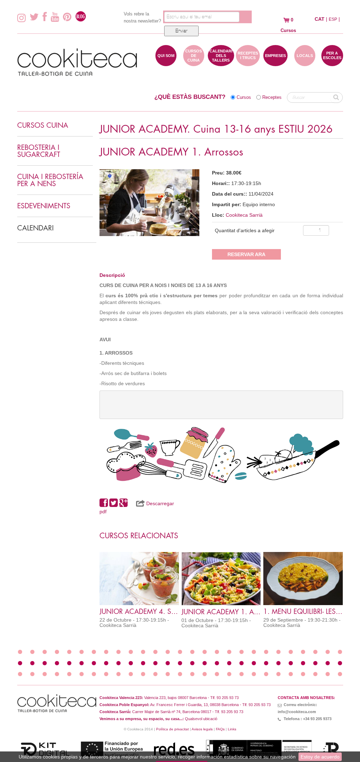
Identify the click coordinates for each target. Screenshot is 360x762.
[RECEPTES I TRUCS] (248, 62)
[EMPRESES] (275, 62)
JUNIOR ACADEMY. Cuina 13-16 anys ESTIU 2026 (216, 129)
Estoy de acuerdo (320, 757)
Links (232, 729)
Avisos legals (202, 729)
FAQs (220, 729)
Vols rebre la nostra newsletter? (142, 17)
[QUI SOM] (165, 62)
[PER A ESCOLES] (332, 62)
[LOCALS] (304, 62)
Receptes (272, 97)
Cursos (244, 97)
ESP (333, 19)
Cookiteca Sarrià (244, 215)
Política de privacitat (172, 729)
